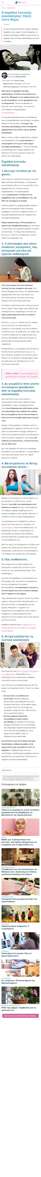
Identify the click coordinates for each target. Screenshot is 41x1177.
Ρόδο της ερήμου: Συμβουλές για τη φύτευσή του (19, 1009)
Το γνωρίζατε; (6, 978)
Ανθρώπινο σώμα (7, 897)
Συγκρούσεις (11, 8)
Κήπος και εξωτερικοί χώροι (11, 1005)
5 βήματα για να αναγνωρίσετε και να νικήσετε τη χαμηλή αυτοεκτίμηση (19, 628)
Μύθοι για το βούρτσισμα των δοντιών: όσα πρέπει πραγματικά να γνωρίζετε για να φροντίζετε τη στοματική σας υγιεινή (19, 842)
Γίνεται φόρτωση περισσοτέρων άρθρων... (20, 1016)
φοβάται (7, 235)
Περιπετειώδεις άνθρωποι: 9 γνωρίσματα (15, 927)
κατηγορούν (13, 322)
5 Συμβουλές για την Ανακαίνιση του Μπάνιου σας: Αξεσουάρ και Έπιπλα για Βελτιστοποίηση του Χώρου (19, 871)
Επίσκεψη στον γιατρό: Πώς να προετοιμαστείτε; (17, 954)
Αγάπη (3, 8)
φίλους (33, 352)
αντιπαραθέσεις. (9, 113)
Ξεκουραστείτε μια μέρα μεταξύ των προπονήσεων (19, 900)
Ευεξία (4, 837)
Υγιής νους (5, 924)
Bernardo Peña (21, 76)
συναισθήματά (8, 527)
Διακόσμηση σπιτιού (8, 808)
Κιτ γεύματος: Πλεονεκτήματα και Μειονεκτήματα (18, 981)
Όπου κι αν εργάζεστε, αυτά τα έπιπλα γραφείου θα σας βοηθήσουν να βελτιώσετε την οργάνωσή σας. (20, 812)
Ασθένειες (5, 951)
